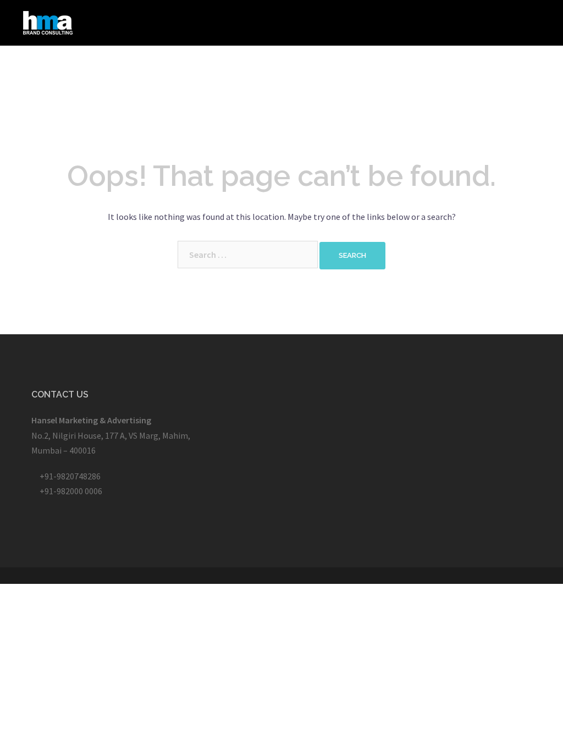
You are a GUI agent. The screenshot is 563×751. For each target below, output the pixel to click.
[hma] (48, 21)
